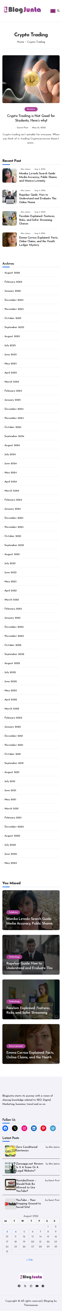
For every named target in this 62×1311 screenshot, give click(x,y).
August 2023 (12, 554)
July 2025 (10, 345)
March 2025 (11, 382)
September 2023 (14, 545)
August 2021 (11, 772)
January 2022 (12, 727)
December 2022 (14, 627)
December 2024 (14, 409)
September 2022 (14, 654)
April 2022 (10, 699)
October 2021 (12, 754)
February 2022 (13, 718)
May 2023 (10, 581)
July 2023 (10, 563)
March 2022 (11, 709)
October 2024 (12, 427)
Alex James (26, 169)
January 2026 (12, 291)
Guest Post (22, 127)
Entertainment (16, 1046)
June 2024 (10, 463)
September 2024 (14, 436)
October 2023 (12, 536)
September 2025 (14, 327)
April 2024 (10, 481)
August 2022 (12, 663)
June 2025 (10, 354)
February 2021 (12, 817)
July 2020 (10, 845)
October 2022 (12, 645)
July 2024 (10, 454)
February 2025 (13, 391)
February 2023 (13, 609)
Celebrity (13, 912)
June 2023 (10, 572)
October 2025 (12, 318)
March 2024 (11, 491)
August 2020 (12, 836)
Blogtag (48, 1301)
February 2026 (13, 282)
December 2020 (14, 827)
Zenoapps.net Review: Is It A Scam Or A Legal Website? (29, 1167)
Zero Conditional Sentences (26, 1149)
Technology (14, 957)
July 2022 (10, 672)
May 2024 (10, 472)
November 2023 (14, 527)
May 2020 (10, 863)
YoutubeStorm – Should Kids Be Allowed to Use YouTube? (26, 1185)
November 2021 (13, 745)
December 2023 (13, 518)
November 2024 (14, 418)
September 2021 (14, 763)
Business (31, 109)
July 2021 (9, 781)
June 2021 (10, 790)
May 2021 (10, 799)
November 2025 (14, 309)
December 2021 (13, 736)
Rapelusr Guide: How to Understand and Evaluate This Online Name (37, 199)
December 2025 (14, 300)
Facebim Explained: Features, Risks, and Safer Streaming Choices (37, 220)
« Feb (29, 1260)
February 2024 (13, 500)
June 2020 (10, 854)
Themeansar (31, 1305)
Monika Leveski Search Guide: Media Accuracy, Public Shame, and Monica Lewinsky (38, 177)
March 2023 (11, 600)
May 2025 (10, 363)
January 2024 (12, 509)
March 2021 (11, 808)
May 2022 (10, 690)
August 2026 (12, 273)
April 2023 (10, 590)
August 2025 (12, 336)
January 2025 (12, 400)
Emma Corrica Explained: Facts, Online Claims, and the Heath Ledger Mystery (38, 241)
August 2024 (12, 445)
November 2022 (14, 636)
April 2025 (10, 373)
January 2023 (12, 618)
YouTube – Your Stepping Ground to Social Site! (28, 1204)
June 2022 (10, 681)
